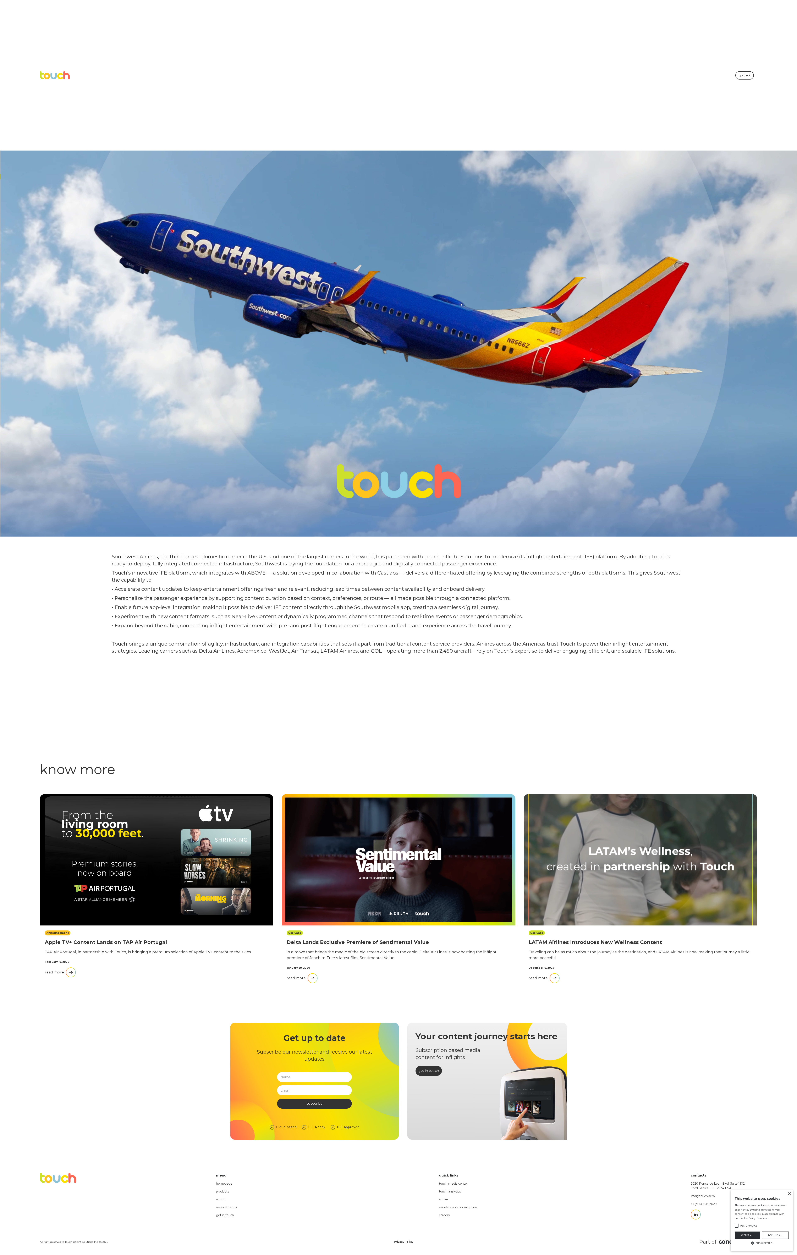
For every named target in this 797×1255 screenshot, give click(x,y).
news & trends (226, 1207)
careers (444, 1215)
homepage (224, 1183)
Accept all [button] (747, 1235)
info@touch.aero (703, 1196)
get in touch (225, 1215)
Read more (763, 1217)
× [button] (789, 1193)
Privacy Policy (403, 1241)
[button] (762, 1243)
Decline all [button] (775, 1235)
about (220, 1199)
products (222, 1191)
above (443, 1199)
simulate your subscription (458, 1207)
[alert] (762, 1220)
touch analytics (450, 1191)
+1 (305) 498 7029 (704, 1204)
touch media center (453, 1183)
